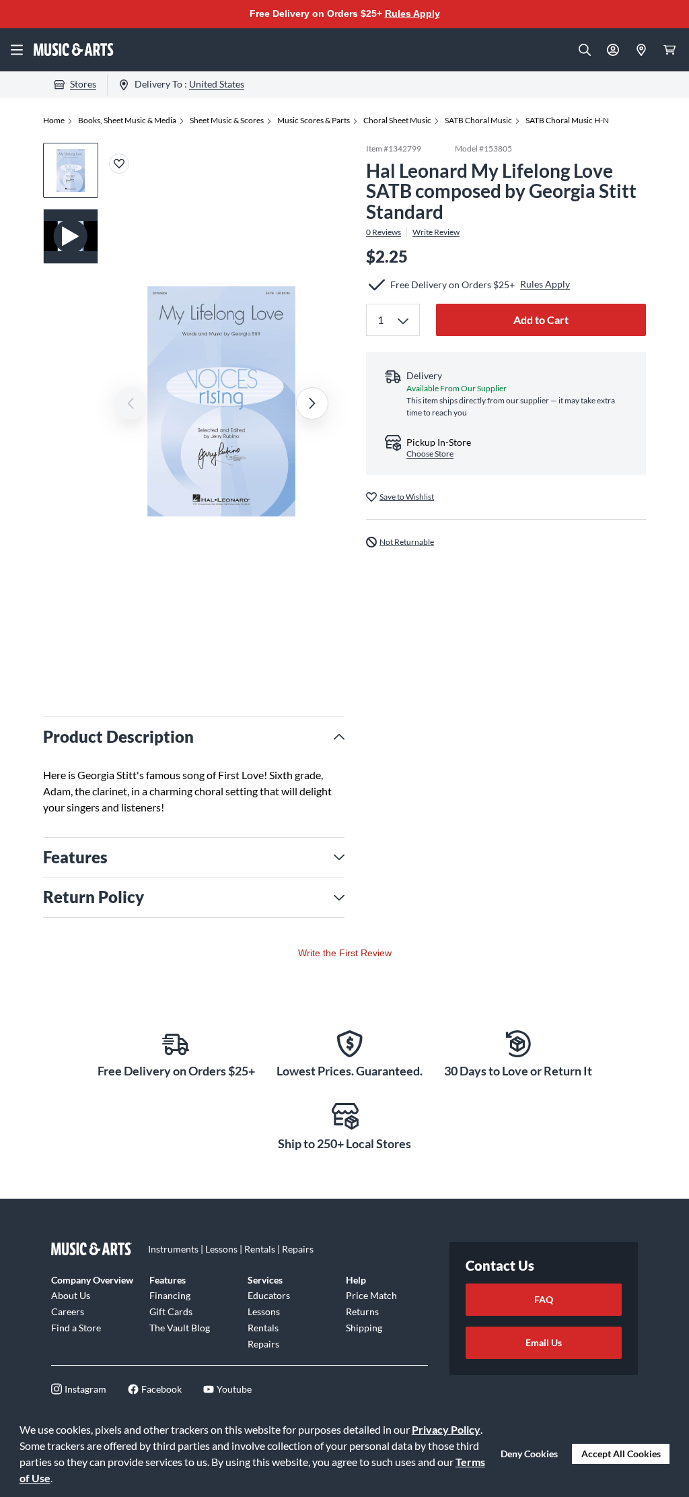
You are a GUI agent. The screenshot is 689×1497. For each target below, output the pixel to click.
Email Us (543, 1342)
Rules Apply (412, 13)
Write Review (436, 232)
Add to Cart (541, 319)
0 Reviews (383, 232)
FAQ (543, 1299)
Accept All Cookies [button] (621, 1453)
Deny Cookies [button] (529, 1453)
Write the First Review (345, 952)
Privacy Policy (446, 1429)
